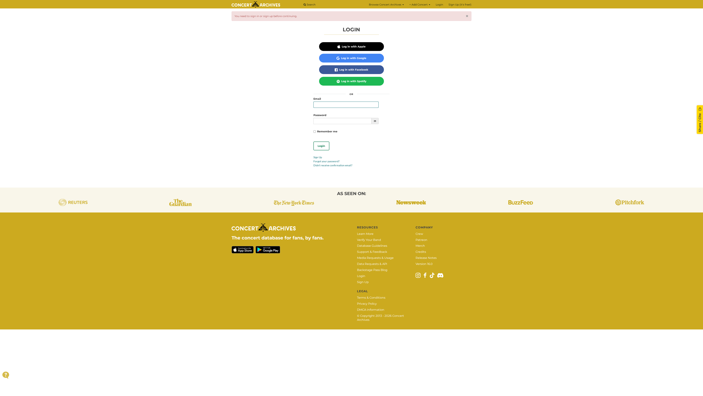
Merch (420, 245)
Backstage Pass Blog (372, 270)
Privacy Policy (367, 303)
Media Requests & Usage (375, 258)
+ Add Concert (418, 4)
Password (319, 115)
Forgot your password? (326, 161)
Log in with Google (353, 58)
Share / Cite (700, 122)
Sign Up (317, 157)
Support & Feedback (372, 252)
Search (310, 4)
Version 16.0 (424, 264)
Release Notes (426, 258)
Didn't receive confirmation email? (332, 165)
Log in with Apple (353, 46)
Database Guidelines (372, 245)
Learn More (365, 234)
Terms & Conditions (371, 297)
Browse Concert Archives (385, 4)
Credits (421, 252)
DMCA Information (370, 309)
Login (439, 4)
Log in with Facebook (353, 69)
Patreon (421, 240)
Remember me (327, 131)
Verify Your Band (369, 240)
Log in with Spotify (353, 81)
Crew (419, 234)
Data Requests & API (372, 264)
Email (317, 98)
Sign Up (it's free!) (460, 4)
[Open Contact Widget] (5, 375)
